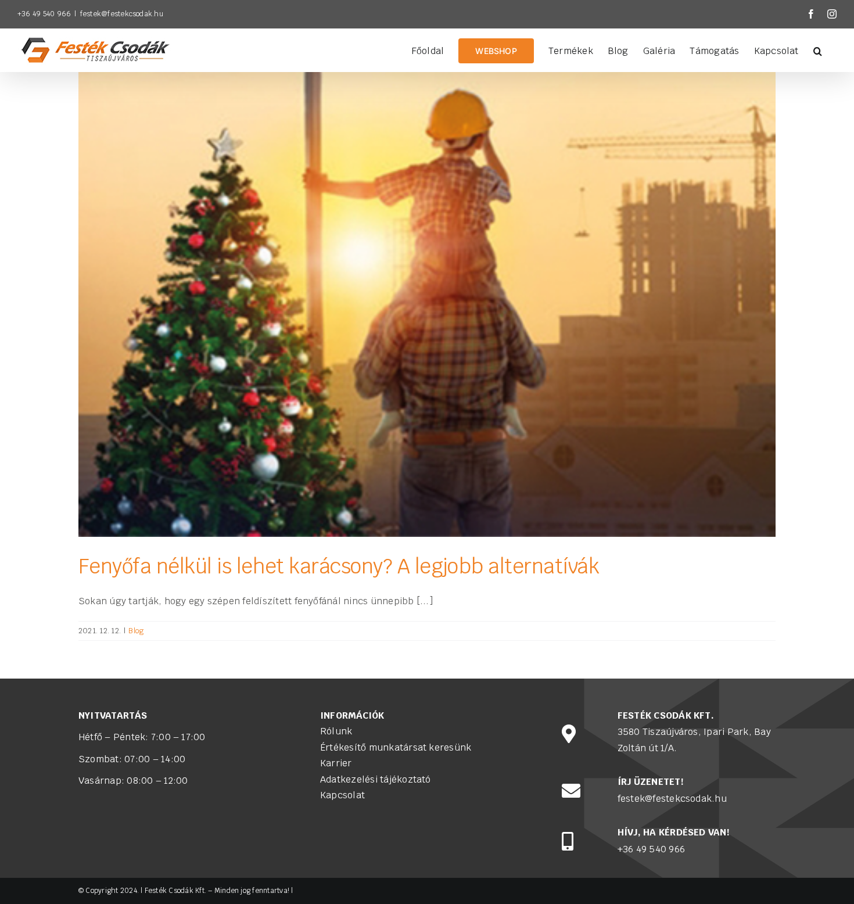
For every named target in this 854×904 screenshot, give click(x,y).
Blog (135, 631)
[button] (817, 49)
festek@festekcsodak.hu (121, 14)
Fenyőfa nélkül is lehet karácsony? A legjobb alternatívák (338, 566)
